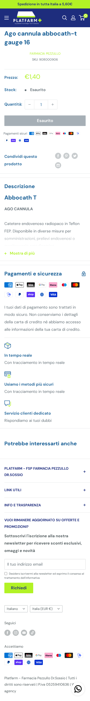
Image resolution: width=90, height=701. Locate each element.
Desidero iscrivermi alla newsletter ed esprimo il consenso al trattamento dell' (44, 576)
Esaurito (45, 120)
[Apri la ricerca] (64, 17)
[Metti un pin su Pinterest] (66, 155)
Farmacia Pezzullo (45, 54)
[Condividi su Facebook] (58, 155)
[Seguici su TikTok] (32, 632)
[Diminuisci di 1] (29, 104)
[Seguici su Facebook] (7, 632)
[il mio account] (73, 17)
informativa (33, 578)
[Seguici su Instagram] (16, 632)
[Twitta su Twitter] (75, 155)
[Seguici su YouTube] (24, 632)
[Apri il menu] (6, 18)
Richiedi (19, 588)
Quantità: (13, 104)
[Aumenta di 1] (52, 104)
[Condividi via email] (58, 165)
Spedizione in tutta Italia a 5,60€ (45, 4)
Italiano (12, 609)
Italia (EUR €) (42, 609)
